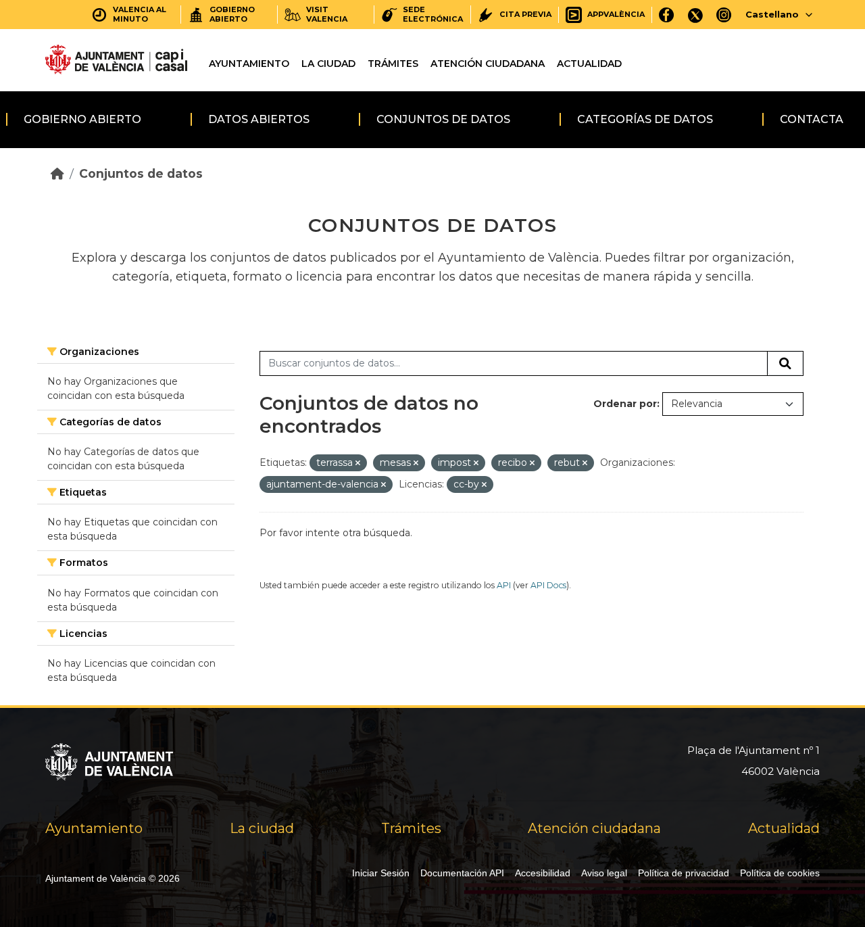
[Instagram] (724, 14)
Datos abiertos (259, 119)
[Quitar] (357, 463)
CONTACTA (811, 119)
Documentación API (462, 872)
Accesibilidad (542, 872)
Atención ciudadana (487, 63)
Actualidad (589, 63)
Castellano (772, 14)
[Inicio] (57, 173)
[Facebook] (666, 14)
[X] (695, 14)
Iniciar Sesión (381, 872)
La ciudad (328, 63)
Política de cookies (780, 872)
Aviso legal (604, 872)
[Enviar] (785, 364)
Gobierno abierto (82, 119)
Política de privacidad (683, 872)
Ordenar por (625, 404)
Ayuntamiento (249, 63)
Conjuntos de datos (443, 119)
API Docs (548, 585)
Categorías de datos (645, 119)
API (504, 585)
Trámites (393, 63)
